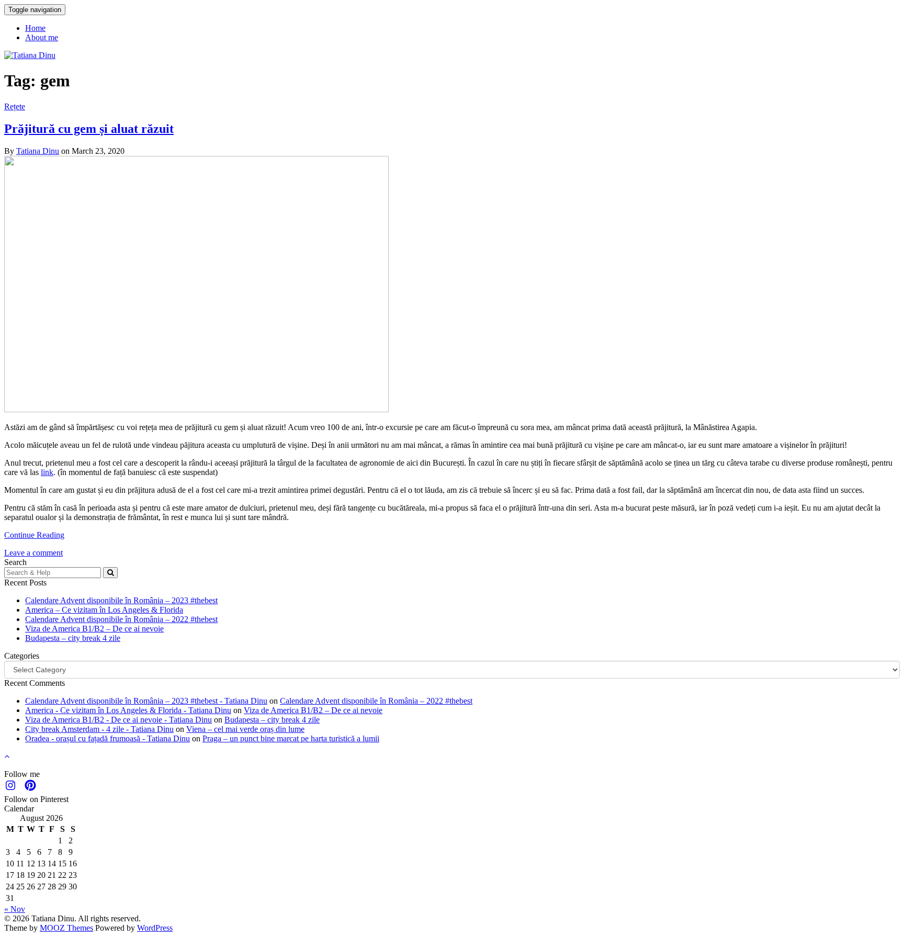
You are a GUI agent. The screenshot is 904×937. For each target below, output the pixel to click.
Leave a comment (33, 552)
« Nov (14, 909)
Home (35, 28)
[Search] (110, 572)
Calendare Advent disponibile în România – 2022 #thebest (121, 619)
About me (41, 37)
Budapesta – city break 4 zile (72, 638)
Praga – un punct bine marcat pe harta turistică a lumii (290, 738)
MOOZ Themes (66, 927)
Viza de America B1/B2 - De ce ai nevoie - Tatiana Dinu (118, 719)
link (47, 472)
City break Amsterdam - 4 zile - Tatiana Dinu (99, 729)
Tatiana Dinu (37, 150)
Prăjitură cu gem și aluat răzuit (89, 129)
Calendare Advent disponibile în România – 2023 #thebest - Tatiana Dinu (146, 700)
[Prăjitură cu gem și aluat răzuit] (196, 409)
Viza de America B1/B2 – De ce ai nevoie (94, 628)
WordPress (155, 927)
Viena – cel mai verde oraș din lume (245, 729)
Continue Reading (34, 534)
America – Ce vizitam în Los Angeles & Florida (104, 609)
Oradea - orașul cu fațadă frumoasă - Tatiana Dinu (107, 738)
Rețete (14, 106)
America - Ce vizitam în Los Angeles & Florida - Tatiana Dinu (128, 710)
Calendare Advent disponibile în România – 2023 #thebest (121, 600)
